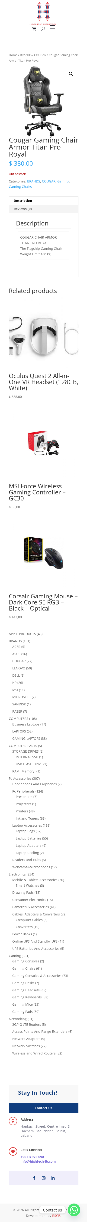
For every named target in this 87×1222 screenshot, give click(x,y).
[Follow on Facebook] (34, 1178)
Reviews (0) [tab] (23, 209)
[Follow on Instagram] (43, 1178)
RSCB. (56, 1215)
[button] (71, 74)
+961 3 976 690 (32, 1156)
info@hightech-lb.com (38, 1161)
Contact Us (43, 1108)
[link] (45, 1131)
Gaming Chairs (20, 186)
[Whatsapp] (74, 1210)
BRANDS (26, 55)
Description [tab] (23, 200)
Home (13, 55)
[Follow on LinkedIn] (53, 1178)
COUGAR (40, 55)
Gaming (63, 181)
